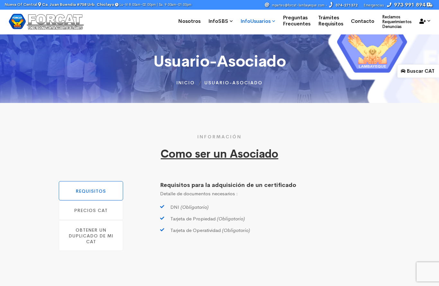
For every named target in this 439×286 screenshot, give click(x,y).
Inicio (185, 83)
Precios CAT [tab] (91, 210)
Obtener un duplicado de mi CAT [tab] (91, 235)
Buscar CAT (420, 71)
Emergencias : (395, 4)
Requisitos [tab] (91, 191)
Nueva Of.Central (59, 4)
